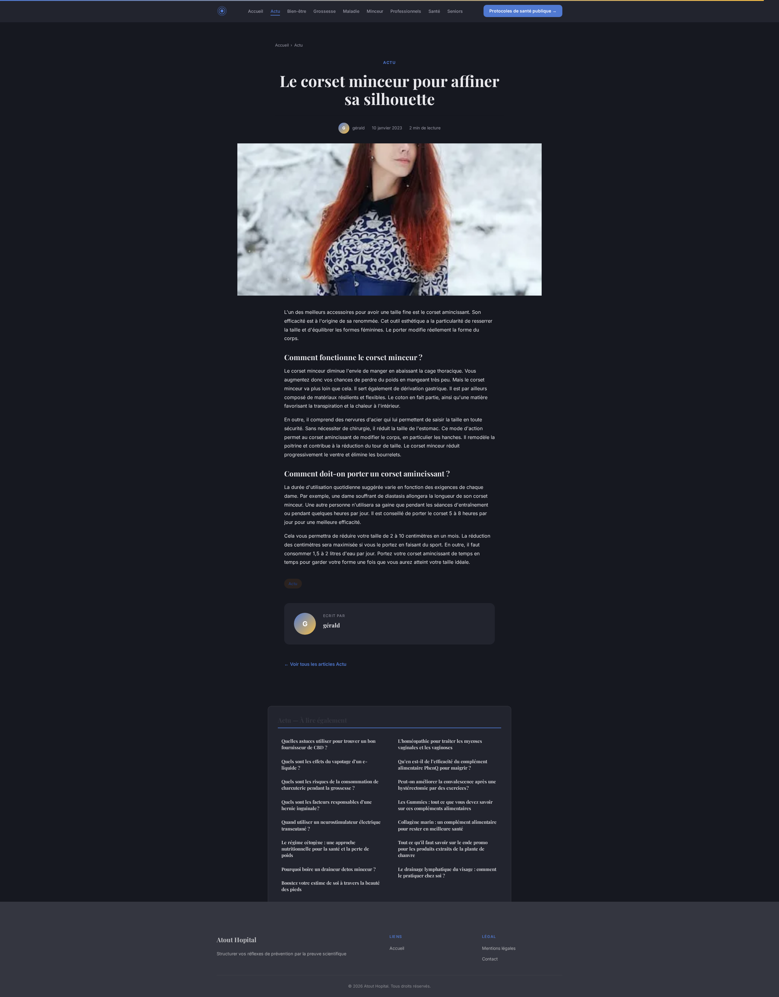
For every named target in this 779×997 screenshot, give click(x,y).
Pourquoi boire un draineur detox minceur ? (328, 869)
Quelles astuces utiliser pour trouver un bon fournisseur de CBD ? (328, 744)
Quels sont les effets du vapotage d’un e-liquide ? (324, 764)
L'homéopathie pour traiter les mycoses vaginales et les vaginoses (440, 744)
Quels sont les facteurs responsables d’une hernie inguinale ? (326, 805)
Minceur (375, 10)
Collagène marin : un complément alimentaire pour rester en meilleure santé (447, 825)
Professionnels (405, 10)
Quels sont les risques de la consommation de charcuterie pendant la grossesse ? (330, 784)
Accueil (255, 10)
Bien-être (296, 10)
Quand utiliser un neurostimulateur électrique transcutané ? (331, 825)
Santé (434, 10)
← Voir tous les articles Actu (315, 664)
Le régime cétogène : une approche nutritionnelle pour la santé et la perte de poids (325, 848)
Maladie (351, 10)
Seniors (455, 10)
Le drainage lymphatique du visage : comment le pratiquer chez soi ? (447, 872)
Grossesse (324, 10)
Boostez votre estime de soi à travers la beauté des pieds (330, 886)
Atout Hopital (236, 939)
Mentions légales (498, 948)
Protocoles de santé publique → (523, 10)
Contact (490, 958)
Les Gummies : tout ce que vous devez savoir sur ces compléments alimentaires (445, 805)
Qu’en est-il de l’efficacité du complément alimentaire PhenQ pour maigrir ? (442, 764)
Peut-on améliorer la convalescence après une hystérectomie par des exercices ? (447, 784)
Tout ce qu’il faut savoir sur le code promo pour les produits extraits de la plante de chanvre (442, 848)
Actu (275, 10)
